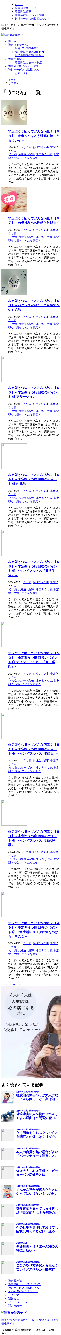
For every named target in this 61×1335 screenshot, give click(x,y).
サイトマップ (16, 1294)
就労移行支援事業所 (27, 48)
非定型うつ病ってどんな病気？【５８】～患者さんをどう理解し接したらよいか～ (34, 136)
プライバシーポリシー (21, 1302)
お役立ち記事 (41, 147)
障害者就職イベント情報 (30, 15)
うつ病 (27, 147)
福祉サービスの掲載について (32, 18)
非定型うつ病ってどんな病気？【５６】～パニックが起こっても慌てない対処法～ (34, 305)
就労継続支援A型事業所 (29, 51)
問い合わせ (15, 1305)
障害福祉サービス (26, 7)
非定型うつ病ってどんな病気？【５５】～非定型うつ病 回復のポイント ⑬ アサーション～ (34, 392)
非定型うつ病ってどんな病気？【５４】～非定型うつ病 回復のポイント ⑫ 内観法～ (34, 479)
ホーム (19, 4)
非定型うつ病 (44, 154)
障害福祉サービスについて (24, 1284)
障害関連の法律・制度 (28, 62)
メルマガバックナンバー (23, 1291)
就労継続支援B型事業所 (29, 55)
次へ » (16, 984)
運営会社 (13, 1298)
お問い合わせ (23, 73)
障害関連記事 (23, 11)
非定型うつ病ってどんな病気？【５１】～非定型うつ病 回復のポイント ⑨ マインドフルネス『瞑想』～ (34, 749)
